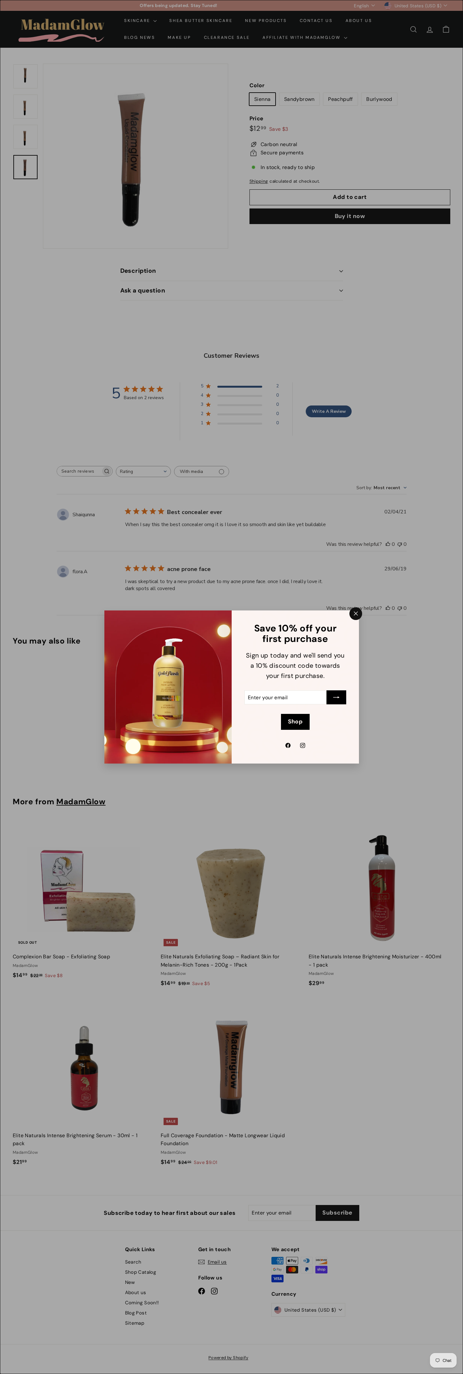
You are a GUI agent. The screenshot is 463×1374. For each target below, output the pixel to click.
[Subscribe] (336, 698)
